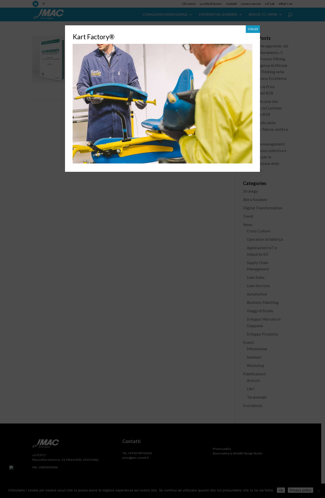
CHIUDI (253, 29)
